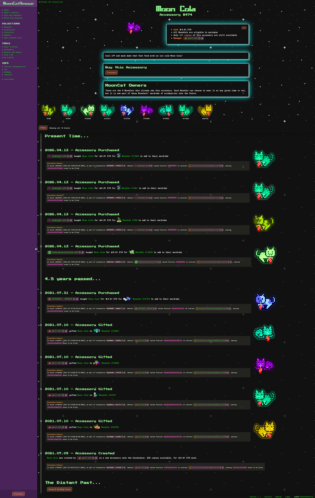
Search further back (59, 489)
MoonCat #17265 (130, 156)
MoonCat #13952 (110, 331)
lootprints (9, 32)
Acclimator (9, 49)
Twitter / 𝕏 (255, 497)
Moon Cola (87, 156)
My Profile (9, 57)
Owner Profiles (11, 47)
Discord (268, 497)
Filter (43, 127)
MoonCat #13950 (110, 363)
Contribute (9, 79)
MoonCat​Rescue (18, 3)
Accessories (9, 30)
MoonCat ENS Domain (13, 52)
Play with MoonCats (13, 15)
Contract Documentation (15, 67)
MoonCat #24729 (109, 427)
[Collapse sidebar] (36, 249)
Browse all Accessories (52, 2)
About (6, 10)
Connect (18, 494)
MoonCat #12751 (107, 395)
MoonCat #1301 (130, 188)
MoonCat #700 (130, 220)
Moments (7, 35)
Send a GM (8, 55)
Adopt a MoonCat (11, 13)
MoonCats (8, 27)
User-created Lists (13, 38)
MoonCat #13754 (141, 299)
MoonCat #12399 (144, 252)
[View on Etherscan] (201, 38)
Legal (287, 497)
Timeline (8, 75)
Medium (278, 497)
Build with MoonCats (13, 18)
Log (5, 69)
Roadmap (7, 72)
